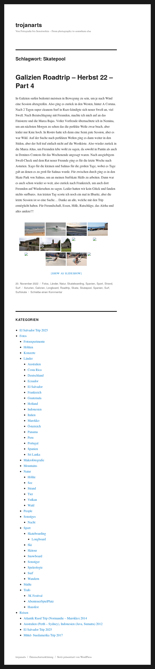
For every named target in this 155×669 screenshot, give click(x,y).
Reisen (24, 612)
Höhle (32, 477)
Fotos (45, 283)
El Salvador (35, 386)
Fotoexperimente (34, 341)
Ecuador (33, 381)
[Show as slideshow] (66, 273)
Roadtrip (65, 288)
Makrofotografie (34, 460)
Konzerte (29, 353)
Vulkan (32, 499)
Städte (27, 584)
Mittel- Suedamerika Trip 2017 (43, 635)
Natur (63, 283)
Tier (30, 494)
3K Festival (35, 595)
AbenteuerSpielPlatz (41, 601)
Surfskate (21, 292)
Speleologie (35, 567)
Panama (33, 432)
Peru (31, 437)
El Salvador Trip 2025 (34, 330)
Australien (34, 364)
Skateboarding (75, 283)
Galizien (40, 288)
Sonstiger (34, 561)
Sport (100, 283)
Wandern (33, 578)
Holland (33, 403)
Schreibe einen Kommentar (46, 292)
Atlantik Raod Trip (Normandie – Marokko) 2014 (55, 618)
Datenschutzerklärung (41, 657)
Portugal (33, 443)
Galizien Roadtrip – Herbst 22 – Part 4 (64, 81)
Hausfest (33, 607)
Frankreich (34, 392)
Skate (74, 288)
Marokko (33, 420)
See (30, 482)
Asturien (29, 288)
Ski (30, 545)
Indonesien (35, 409)
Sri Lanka (34, 454)
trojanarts (29, 25)
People (28, 511)
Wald (31, 505)
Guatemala (34, 398)
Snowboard (35, 556)
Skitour (32, 550)
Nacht (31, 522)
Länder (54, 283)
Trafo (27, 590)
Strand (108, 283)
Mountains (30, 465)
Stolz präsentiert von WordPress (74, 657)
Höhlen (28, 347)
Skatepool (86, 288)
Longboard (52, 288)
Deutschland (36, 375)
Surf (18, 288)
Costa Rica (35, 369)
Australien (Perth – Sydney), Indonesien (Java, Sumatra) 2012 (63, 624)
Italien (32, 415)
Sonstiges (30, 516)
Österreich (34, 426)
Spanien (90, 283)
